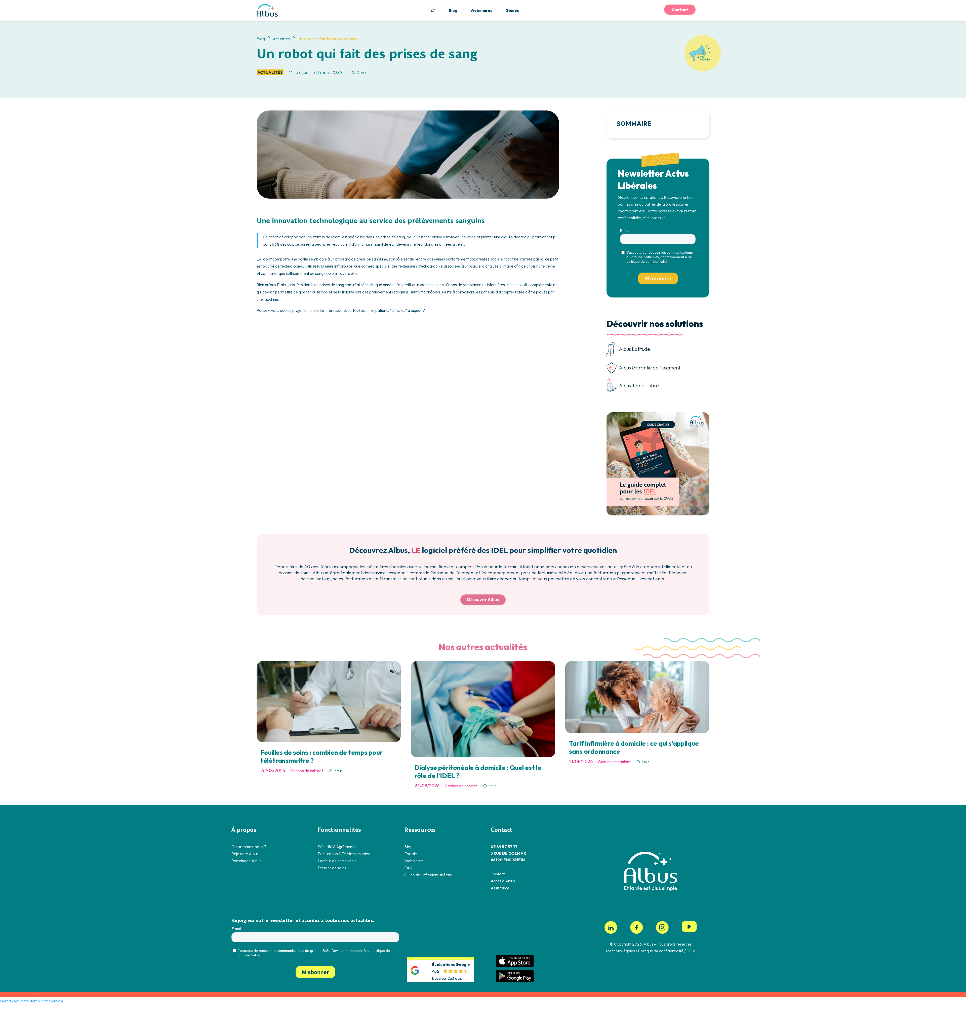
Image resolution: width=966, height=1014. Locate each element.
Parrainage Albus (246, 860)
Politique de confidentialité (660, 951)
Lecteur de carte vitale (337, 860)
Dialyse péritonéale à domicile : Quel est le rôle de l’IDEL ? (478, 771)
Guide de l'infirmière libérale (428, 875)
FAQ (408, 868)
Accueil (433, 10)
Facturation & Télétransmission (344, 853)
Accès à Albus (503, 881)
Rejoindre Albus (245, 853)
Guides (512, 10)
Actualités (270, 72)
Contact (680, 9)
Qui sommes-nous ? (248, 846)
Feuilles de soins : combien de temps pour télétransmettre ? (321, 756)
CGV (691, 951)
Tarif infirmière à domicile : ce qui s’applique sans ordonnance (634, 747)
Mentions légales (620, 951)
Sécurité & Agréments (336, 846)
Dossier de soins (332, 868)
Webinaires (481, 10)
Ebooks (411, 853)
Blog (453, 10)
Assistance (500, 888)
